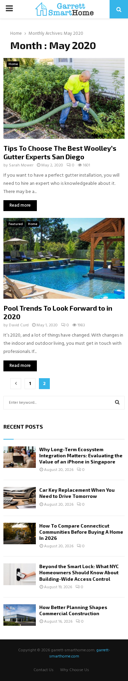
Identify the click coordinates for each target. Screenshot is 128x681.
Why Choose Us (74, 670)
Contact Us (43, 670)
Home (13, 64)
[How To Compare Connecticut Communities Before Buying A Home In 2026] (19, 533)
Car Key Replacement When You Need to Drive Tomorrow (77, 493)
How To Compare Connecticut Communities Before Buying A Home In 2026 (81, 532)
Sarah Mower (21, 165)
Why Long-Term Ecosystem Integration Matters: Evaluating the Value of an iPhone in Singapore (81, 455)
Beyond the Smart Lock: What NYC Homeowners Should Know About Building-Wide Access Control (79, 572)
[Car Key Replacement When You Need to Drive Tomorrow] (19, 497)
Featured (16, 224)
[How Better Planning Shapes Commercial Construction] (19, 615)
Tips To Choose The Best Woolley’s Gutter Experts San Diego (59, 152)
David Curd (19, 325)
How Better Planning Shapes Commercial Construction (73, 610)
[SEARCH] (117, 403)
